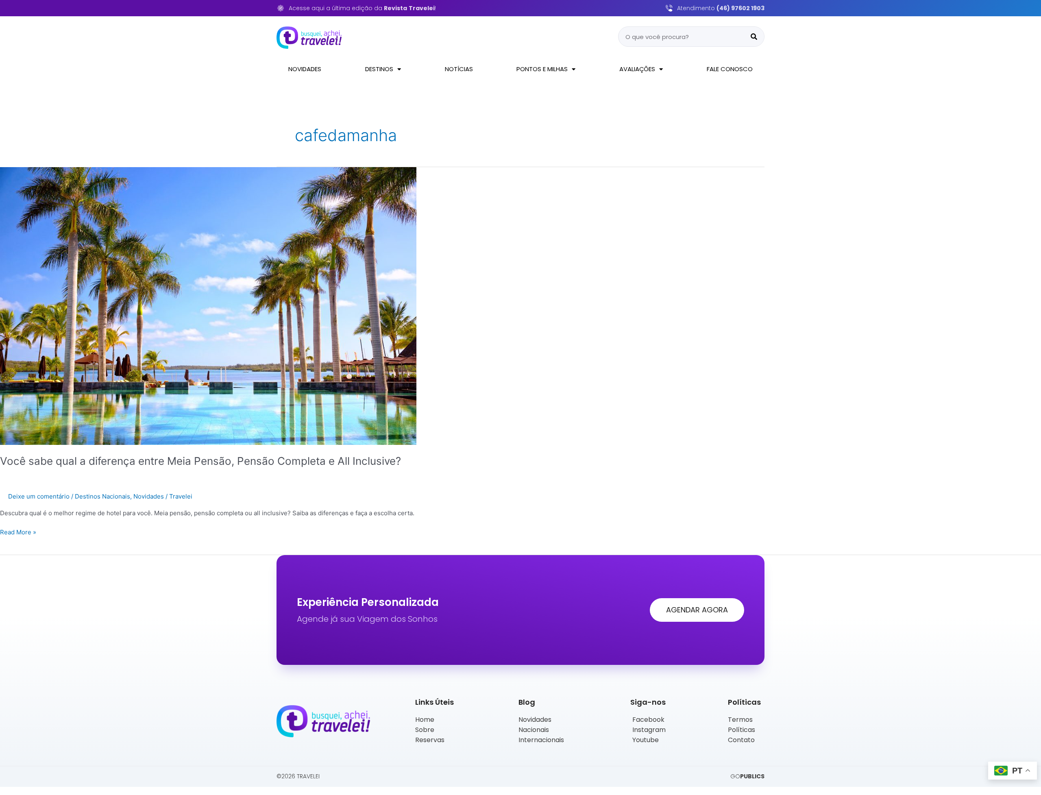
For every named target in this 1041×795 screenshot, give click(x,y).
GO (747, 776)
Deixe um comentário (39, 496)
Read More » (18, 531)
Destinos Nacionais (102, 496)
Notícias (459, 69)
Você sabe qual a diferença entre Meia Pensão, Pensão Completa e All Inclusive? (200, 461)
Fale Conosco (730, 69)
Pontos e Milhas (542, 69)
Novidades (304, 69)
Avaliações (637, 69)
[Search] (754, 36)
